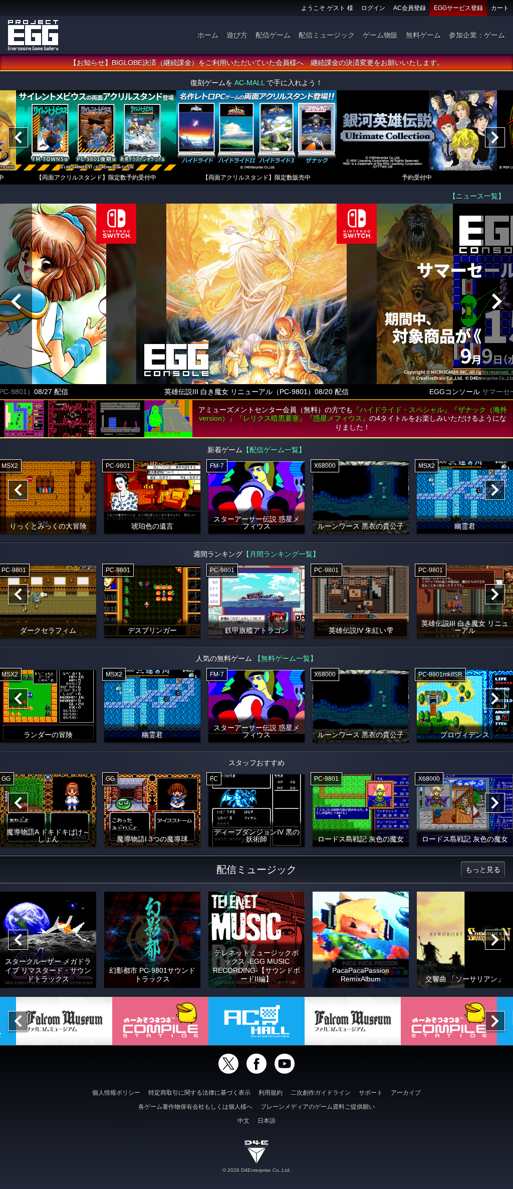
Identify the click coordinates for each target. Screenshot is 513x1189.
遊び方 (236, 35)
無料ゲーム (423, 35)
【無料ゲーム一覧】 (285, 658)
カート (500, 8)
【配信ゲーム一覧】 (274, 450)
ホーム (207, 35)
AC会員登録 (409, 8)
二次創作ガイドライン (321, 1093)
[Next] (495, 137)
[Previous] (18, 137)
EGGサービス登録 (458, 8)
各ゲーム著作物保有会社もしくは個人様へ (195, 1107)
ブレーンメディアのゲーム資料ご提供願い (318, 1107)
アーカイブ (406, 1093)
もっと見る (482, 870)
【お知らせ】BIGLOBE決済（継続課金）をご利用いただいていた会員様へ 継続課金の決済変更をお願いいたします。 (257, 63)
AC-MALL (249, 83)
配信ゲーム (273, 35)
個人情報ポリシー (116, 1093)
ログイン (373, 8)
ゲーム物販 (380, 35)
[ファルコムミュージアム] (64, 1021)
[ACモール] (256, 1021)
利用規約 (271, 1093)
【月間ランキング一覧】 (281, 554)
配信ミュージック (327, 35)
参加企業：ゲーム (477, 35)
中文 (243, 1121)
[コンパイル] (160, 1021)
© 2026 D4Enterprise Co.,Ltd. (256, 1170)
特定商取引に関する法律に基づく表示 (199, 1093)
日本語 (267, 1121)
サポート (371, 1093)
